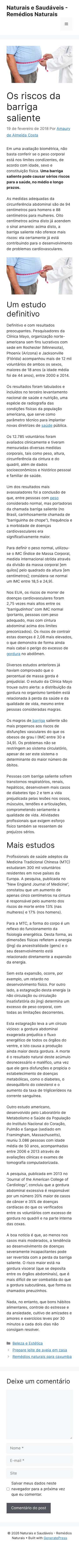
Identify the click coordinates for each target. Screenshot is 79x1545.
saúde (46, 425)
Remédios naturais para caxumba (42, 1356)
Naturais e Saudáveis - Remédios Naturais (37, 10)
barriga (38, 720)
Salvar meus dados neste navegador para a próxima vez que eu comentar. (38, 1489)
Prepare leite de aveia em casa (40, 1350)
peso (54, 498)
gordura (13, 654)
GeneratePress (55, 1538)
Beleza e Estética (28, 1343)
